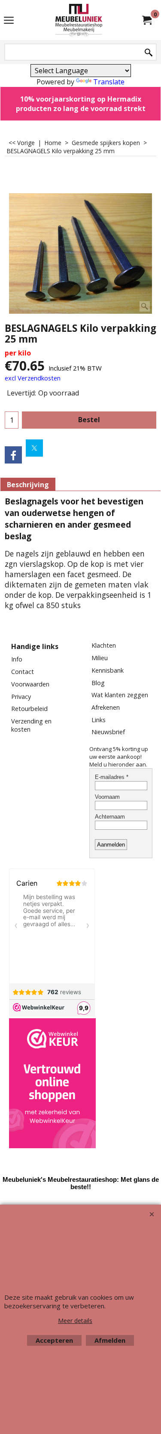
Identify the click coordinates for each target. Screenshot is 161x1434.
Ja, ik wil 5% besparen (81, 276)
